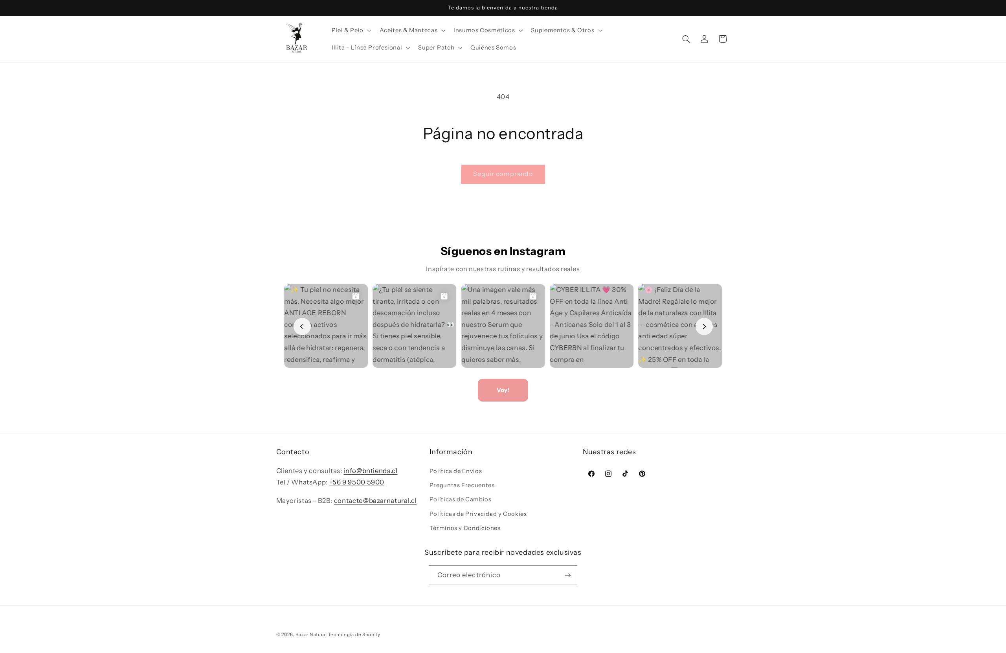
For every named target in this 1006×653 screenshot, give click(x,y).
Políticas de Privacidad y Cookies (478, 513)
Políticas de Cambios (461, 499)
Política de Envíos (456, 471)
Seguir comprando (503, 174)
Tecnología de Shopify (354, 634)
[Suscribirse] (568, 575)
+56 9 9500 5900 (356, 482)
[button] (350, 30)
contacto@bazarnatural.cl (375, 500)
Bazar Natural (312, 634)
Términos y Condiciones (465, 528)
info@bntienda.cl (370, 471)
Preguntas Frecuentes (462, 485)
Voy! (503, 390)
